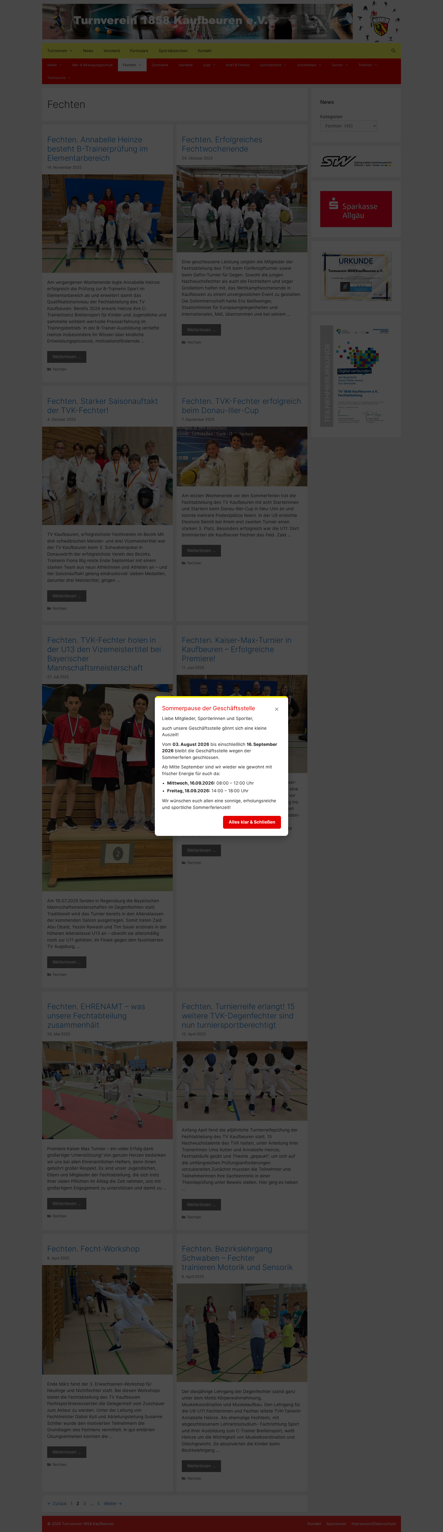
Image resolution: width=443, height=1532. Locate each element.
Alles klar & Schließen (252, 822)
